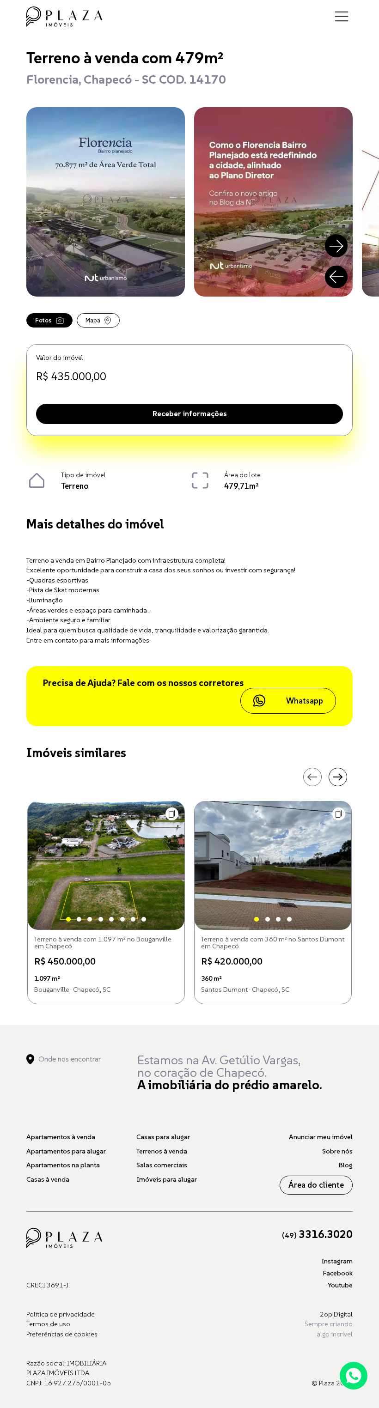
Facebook (338, 1273)
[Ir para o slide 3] (90, 919)
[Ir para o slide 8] (144, 919)
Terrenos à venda (161, 1151)
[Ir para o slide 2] (79, 919)
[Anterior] (336, 277)
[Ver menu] (341, 16)
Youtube (340, 1285)
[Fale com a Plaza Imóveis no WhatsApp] (353, 1376)
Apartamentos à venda (60, 1137)
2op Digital (336, 1314)
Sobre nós (337, 1151)
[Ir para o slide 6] (122, 919)
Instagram (337, 1261)
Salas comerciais (161, 1165)
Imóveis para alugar (166, 1179)
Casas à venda (47, 1179)
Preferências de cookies (62, 1334)
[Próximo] (336, 245)
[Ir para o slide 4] (101, 919)
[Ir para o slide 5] (111, 919)
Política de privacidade (60, 1314)
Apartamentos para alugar (66, 1151)
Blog (346, 1165)
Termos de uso (48, 1324)
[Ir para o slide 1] (68, 919)
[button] (172, 814)
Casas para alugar (163, 1137)
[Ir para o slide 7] (133, 919)
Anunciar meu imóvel (321, 1137)
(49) (317, 1235)
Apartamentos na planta (63, 1165)
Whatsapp (304, 701)
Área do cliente (316, 1185)
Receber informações (190, 413)
